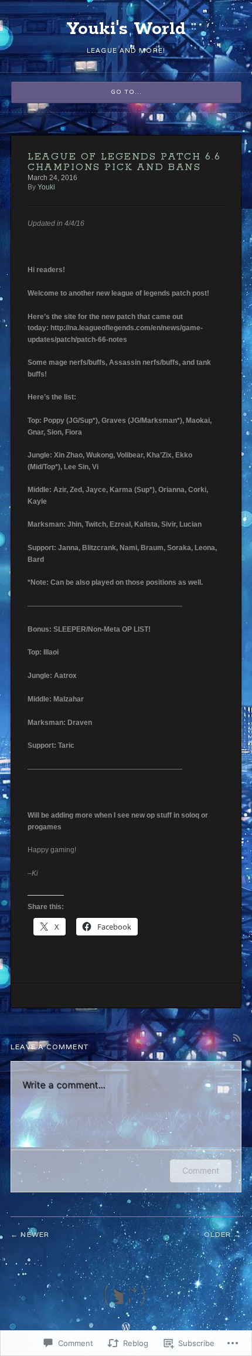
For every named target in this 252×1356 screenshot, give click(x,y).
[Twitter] (113, 1295)
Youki (46, 187)
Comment (200, 1170)
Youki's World (126, 29)
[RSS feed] (138, 1295)
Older (217, 1234)
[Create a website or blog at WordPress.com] (126, 1328)
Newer (35, 1234)
